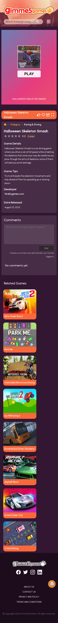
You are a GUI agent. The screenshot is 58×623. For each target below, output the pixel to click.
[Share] (48, 115)
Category (15, 124)
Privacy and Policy (29, 596)
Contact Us (29, 591)
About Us (29, 587)
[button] (51, 584)
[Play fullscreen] (52, 115)
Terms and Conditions (29, 602)
